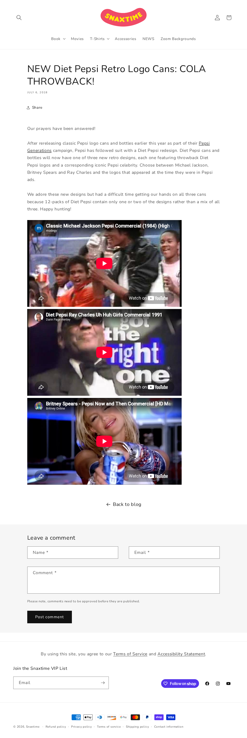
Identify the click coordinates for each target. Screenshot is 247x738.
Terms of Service (130, 654)
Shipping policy (137, 727)
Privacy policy (81, 727)
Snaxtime (32, 727)
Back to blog (127, 504)
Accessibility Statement (181, 654)
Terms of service (109, 727)
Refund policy (56, 727)
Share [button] (37, 107)
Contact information (169, 727)
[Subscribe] (103, 683)
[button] (19, 17)
